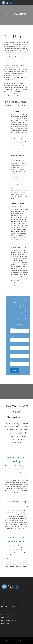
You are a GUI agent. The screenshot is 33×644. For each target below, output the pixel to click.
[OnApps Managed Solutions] (7, 2)
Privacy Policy (5, 623)
